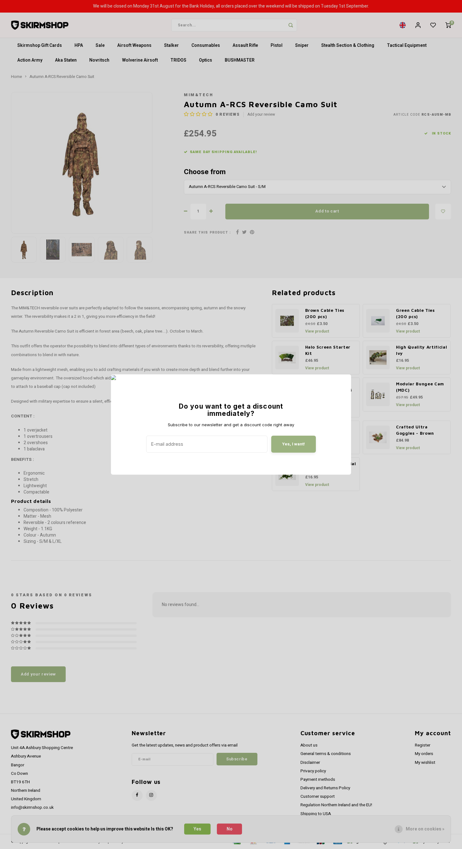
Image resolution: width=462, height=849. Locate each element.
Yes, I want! (293, 444)
